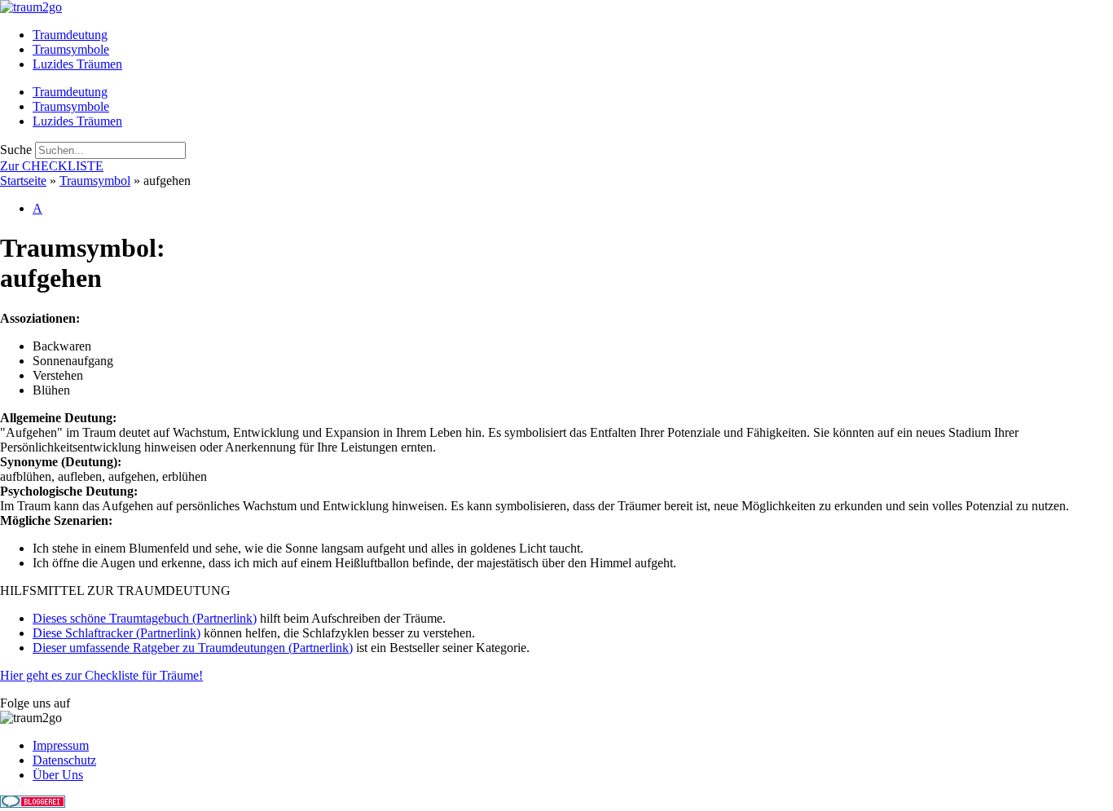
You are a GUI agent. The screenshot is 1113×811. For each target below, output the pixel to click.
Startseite (23, 180)
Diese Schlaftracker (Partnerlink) (116, 633)
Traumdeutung (70, 35)
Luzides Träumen (77, 64)
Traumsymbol (94, 180)
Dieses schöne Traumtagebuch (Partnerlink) (145, 618)
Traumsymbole (71, 49)
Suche (16, 149)
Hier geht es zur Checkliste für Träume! (101, 675)
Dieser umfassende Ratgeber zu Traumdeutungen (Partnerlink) (193, 648)
